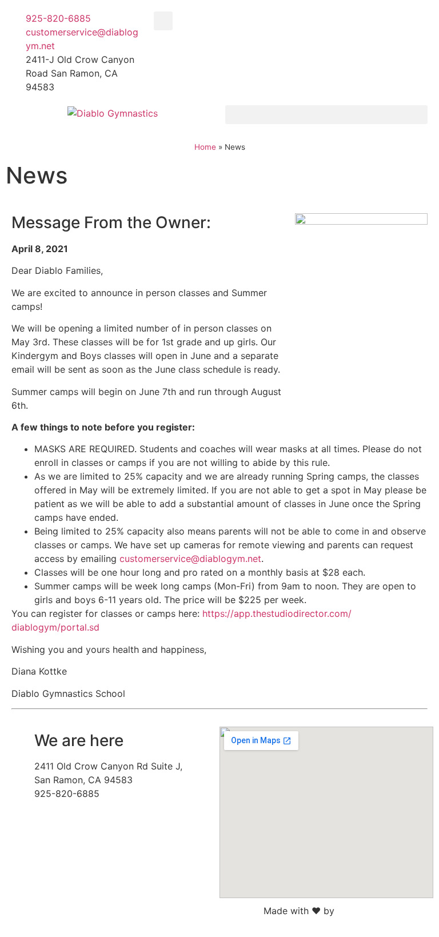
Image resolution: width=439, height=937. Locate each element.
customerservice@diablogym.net (190, 558)
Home (205, 146)
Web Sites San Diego (382, 910)
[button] (163, 20)
